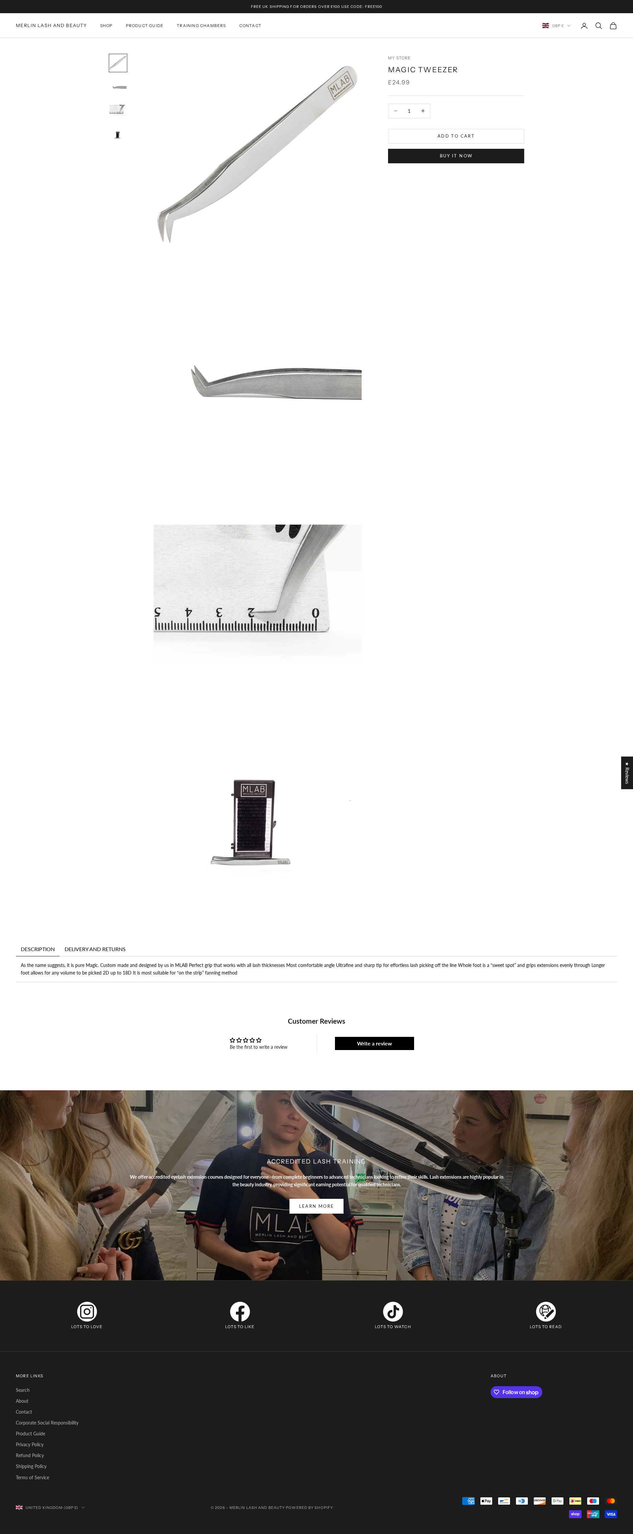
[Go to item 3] (118, 110)
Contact (24, 1412)
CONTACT (250, 25)
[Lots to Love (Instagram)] (87, 1312)
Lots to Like (240, 1326)
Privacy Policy (30, 1444)
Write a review (374, 1043)
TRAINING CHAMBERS (201, 25)
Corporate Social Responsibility (47, 1422)
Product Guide (30, 1433)
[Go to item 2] (118, 87)
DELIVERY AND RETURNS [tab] (95, 949)
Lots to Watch (393, 1326)
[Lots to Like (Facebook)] (240, 1312)
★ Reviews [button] (627, 773)
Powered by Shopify (309, 1507)
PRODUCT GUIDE (145, 25)
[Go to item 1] (118, 63)
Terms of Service (32, 1477)
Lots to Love (87, 1326)
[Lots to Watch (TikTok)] (393, 1312)
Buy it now (456, 155)
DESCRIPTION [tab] (38, 949)
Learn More (316, 1206)
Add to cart (456, 136)
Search (23, 1390)
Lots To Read (546, 1326)
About (22, 1401)
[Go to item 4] (118, 134)
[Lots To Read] (546, 1312)
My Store (399, 57)
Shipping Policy (31, 1466)
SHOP (106, 25)
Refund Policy (30, 1455)
